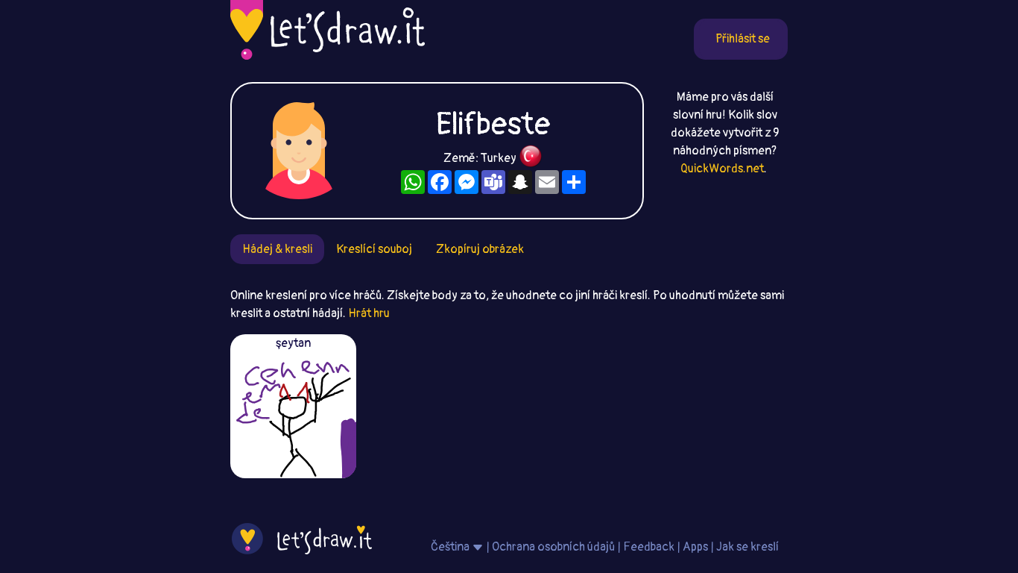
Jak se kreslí (747, 546)
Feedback (648, 546)
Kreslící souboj (374, 249)
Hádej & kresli (277, 249)
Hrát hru (369, 313)
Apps (695, 546)
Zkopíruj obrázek (480, 249)
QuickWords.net (722, 168)
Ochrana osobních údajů (553, 546)
